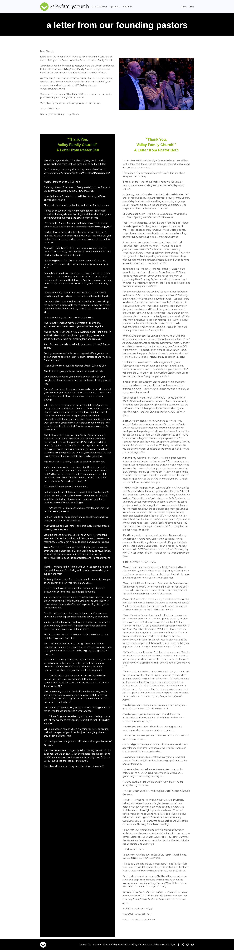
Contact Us (85, 944)
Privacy (97, 944)
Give (191, 6)
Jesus (184, 6)
